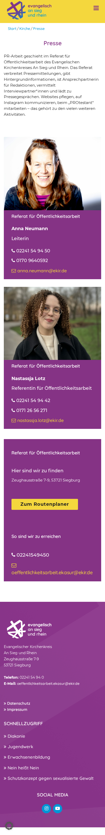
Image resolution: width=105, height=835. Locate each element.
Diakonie (15, 736)
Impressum (16, 709)
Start (12, 28)
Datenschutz (18, 703)
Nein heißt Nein (22, 767)
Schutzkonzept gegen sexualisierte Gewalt (50, 778)
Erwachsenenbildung (28, 757)
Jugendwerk (19, 746)
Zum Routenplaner (44, 504)
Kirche (24, 28)
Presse (39, 28)
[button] (9, 826)
